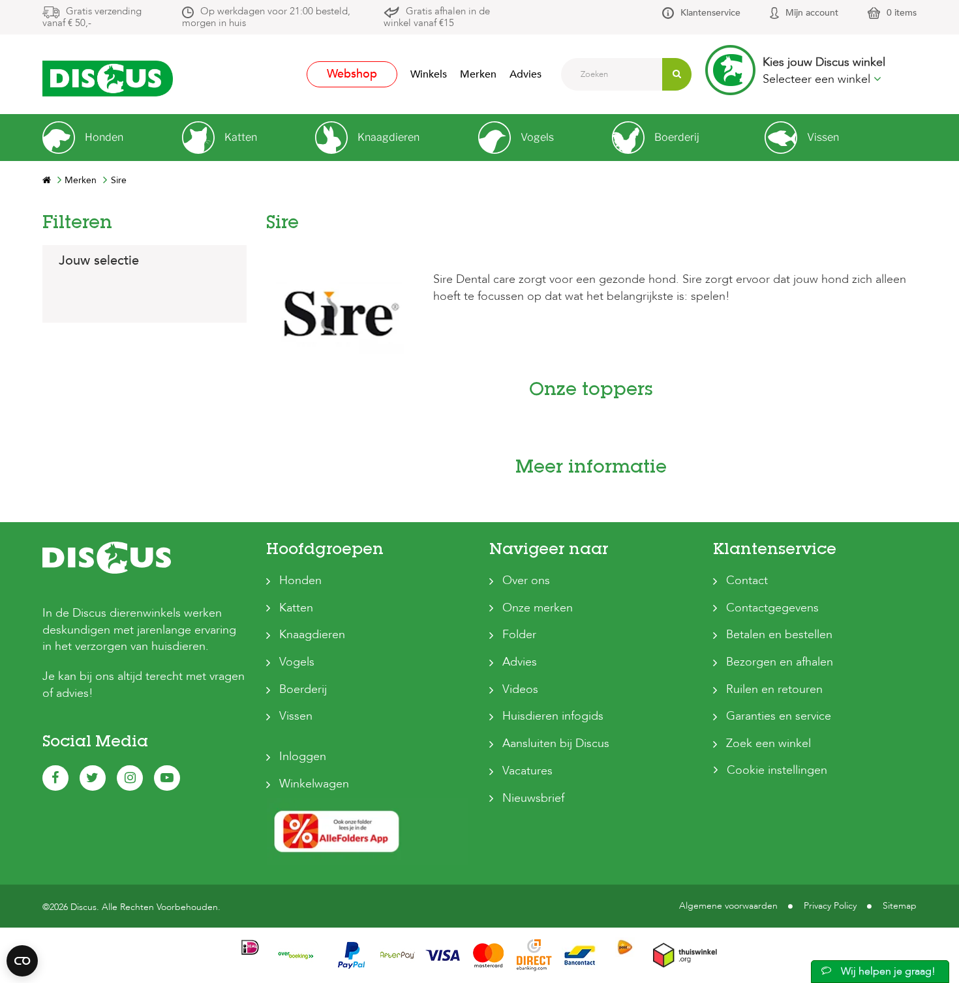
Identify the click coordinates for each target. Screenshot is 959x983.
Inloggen (302, 756)
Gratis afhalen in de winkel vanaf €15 (437, 17)
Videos (520, 689)
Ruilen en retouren (774, 689)
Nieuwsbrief (533, 798)
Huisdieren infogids (552, 716)
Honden (300, 580)
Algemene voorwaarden (728, 906)
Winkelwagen (314, 784)
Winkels (428, 74)
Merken (478, 74)
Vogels (296, 662)
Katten (296, 608)
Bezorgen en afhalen (779, 662)
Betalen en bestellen (779, 634)
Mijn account (811, 13)
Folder (519, 634)
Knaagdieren (312, 634)
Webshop (352, 74)
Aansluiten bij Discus (555, 743)
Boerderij (303, 689)
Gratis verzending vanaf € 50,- (92, 17)
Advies (525, 74)
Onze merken (537, 608)
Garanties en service (778, 716)
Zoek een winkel (768, 743)
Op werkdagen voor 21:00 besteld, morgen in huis (266, 17)
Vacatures (527, 771)
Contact (747, 580)
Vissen (295, 716)
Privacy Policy (830, 906)
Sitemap (900, 906)
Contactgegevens (772, 608)
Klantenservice (710, 13)
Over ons (526, 580)
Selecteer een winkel (818, 79)
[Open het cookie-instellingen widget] (22, 960)
